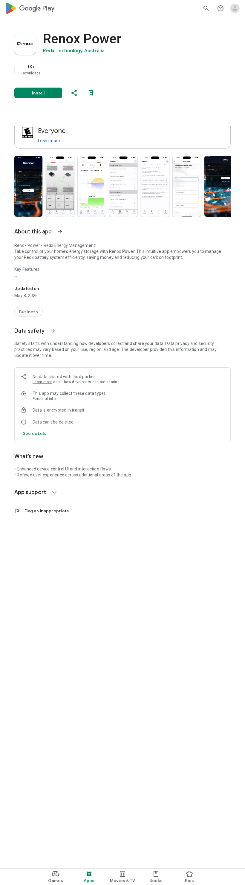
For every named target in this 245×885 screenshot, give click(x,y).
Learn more (49, 140)
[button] (28, 186)
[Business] (28, 311)
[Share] (74, 93)
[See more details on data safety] (35, 433)
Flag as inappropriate (41, 510)
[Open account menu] (235, 8)
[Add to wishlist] (91, 93)
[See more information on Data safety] (53, 331)
